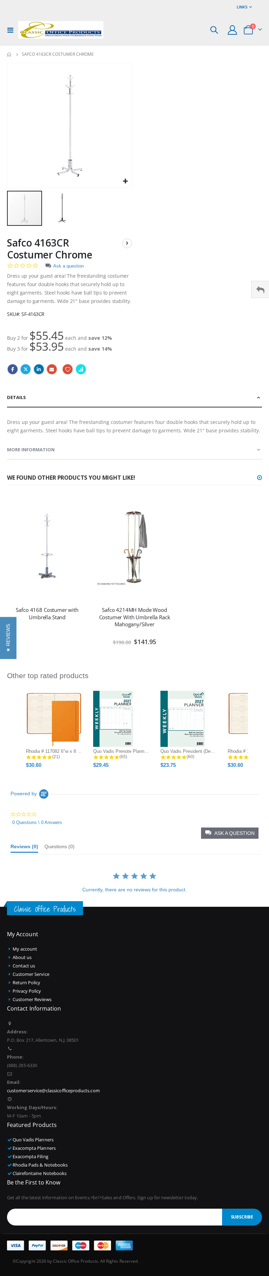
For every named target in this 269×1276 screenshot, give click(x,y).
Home (9, 54)
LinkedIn (38, 369)
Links (242, 6)
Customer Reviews (32, 999)
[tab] (134, 397)
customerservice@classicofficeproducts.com (53, 1090)
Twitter (25, 369)
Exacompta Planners (34, 1148)
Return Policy (27, 982)
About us (22, 957)
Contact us (24, 966)
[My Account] (232, 30)
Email (51, 369)
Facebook (12, 369)
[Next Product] (127, 243)
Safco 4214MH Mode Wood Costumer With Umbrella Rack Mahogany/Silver (134, 617)
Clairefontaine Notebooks (40, 1173)
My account (25, 949)
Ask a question (68, 266)
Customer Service (31, 974)
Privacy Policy (27, 991)
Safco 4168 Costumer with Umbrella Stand (47, 613)
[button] (125, 181)
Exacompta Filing (30, 1156)
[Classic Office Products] (60, 30)
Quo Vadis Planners (33, 1139)
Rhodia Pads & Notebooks (40, 1165)
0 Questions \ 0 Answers (37, 822)
